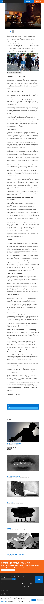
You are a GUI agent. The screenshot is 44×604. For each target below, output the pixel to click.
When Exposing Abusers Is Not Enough (15, 554)
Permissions (18, 586)
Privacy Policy (13, 586)
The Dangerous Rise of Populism (14, 443)
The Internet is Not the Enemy (13, 476)
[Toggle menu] (4, 1)
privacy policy (3, 601)
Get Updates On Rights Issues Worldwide (12, 577)
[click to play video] (23, 62)
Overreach (9, 528)
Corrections (8, 586)
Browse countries (12, 405)
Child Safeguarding (28, 586)
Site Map (22, 586)
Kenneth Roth (14, 447)
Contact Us (3, 586)
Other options (40, 600)
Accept (34, 599)
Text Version (4, 587)
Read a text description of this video (14, 72)
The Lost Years (10, 502)
